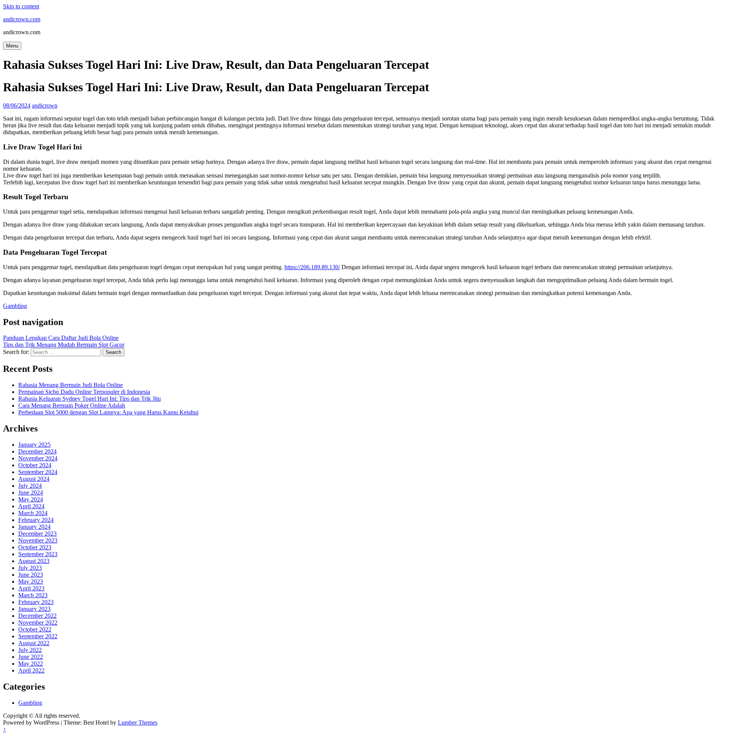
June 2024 (30, 492)
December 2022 (37, 615)
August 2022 (33, 643)
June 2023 (30, 574)
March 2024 (33, 513)
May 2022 (30, 663)
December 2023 (37, 533)
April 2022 (31, 670)
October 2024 (34, 465)
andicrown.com (21, 19)
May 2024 (30, 499)
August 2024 (33, 479)
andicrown (44, 105)
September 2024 (37, 472)
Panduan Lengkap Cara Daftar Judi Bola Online (61, 338)
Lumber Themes (137, 722)
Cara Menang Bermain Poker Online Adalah (71, 405)
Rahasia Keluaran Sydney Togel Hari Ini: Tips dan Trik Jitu (89, 398)
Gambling (15, 306)
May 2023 (30, 581)
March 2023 (33, 595)
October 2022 (34, 629)
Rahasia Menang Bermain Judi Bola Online (70, 385)
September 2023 (37, 554)
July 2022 (30, 650)
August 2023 (33, 561)
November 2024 (37, 458)
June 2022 (30, 657)
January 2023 (34, 609)
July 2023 (30, 568)
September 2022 (37, 636)
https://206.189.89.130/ (312, 267)
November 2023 (37, 540)
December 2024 (37, 451)
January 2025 (34, 444)
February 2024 (36, 520)
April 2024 (31, 506)
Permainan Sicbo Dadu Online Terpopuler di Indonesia (84, 392)
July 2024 (30, 485)
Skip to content (21, 6)
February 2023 (36, 602)
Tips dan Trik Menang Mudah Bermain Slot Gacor (63, 344)
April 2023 (31, 588)
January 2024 (34, 526)
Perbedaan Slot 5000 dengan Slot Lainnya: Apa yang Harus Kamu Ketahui (108, 412)
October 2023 (34, 547)
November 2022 (37, 622)
